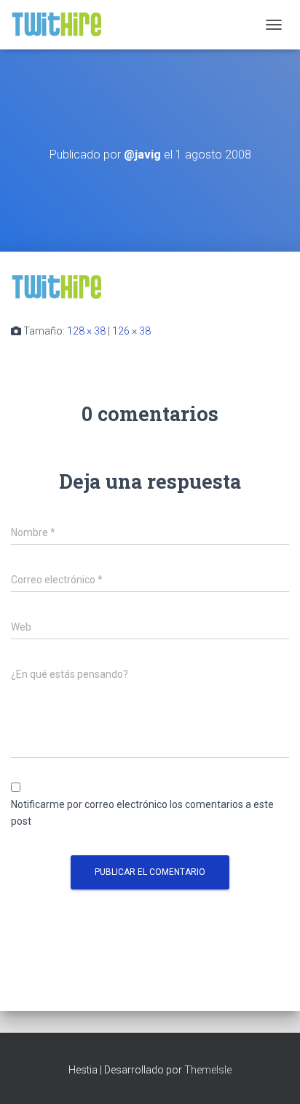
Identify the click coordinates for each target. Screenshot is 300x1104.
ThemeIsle (208, 1070)
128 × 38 (86, 331)
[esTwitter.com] (62, 25)
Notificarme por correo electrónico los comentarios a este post (142, 813)
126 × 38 (131, 331)
